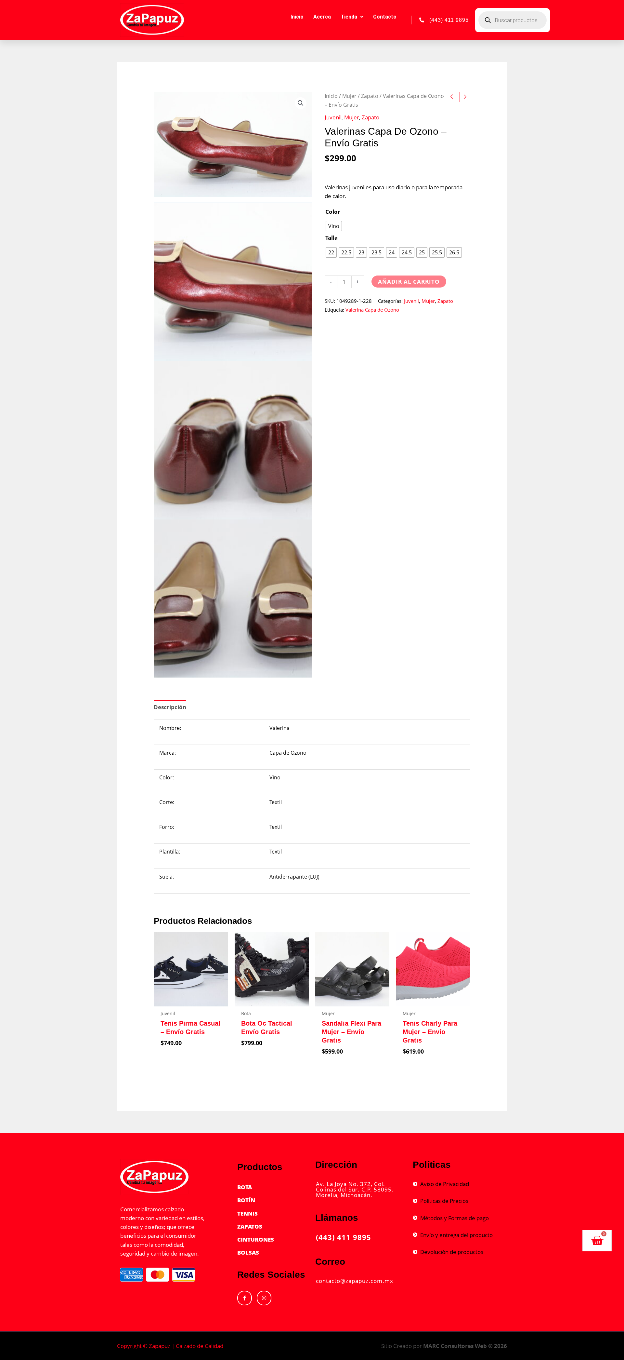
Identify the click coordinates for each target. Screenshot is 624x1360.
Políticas (432, 1165)
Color (332, 211)
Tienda (349, 17)
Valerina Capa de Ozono (372, 309)
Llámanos (336, 1218)
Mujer (349, 96)
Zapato (369, 96)
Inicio (297, 17)
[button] (300, 103)
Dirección (336, 1165)
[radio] (334, 226)
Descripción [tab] (170, 707)
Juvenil (333, 117)
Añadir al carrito (409, 281)
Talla (331, 237)
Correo (330, 1262)
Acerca (322, 17)
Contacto (384, 17)
